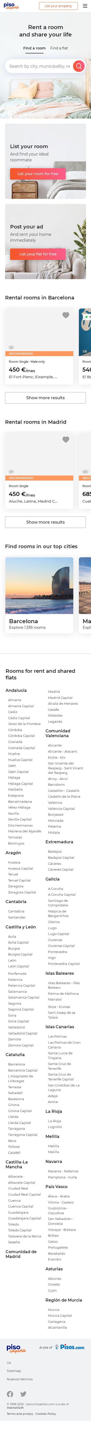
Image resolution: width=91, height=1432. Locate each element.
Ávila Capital (18, 942)
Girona (13, 1105)
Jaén (12, 765)
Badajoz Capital (61, 857)
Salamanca (17, 991)
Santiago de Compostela (58, 903)
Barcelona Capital (23, 1070)
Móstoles (55, 715)
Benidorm (56, 784)
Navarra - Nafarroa (63, 1171)
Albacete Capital (21, 1182)
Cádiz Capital (19, 718)
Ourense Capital (61, 946)
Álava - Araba (59, 1196)
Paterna (54, 826)
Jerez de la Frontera (24, 724)
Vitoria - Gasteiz (61, 1202)
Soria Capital (18, 1021)
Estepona (16, 795)
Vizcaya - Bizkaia (62, 1230)
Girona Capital (20, 1111)
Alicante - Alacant (62, 751)
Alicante (55, 745)
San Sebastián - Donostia (61, 1221)
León (12, 960)
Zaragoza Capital (22, 892)
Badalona (16, 1099)
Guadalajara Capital (24, 1218)
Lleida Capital (19, 1123)
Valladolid (16, 1027)
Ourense (55, 940)
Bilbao (53, 1235)
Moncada (55, 820)
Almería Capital (21, 706)
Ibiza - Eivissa (59, 1007)
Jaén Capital (18, 772)
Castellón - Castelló (63, 791)
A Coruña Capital (62, 894)
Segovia (14, 1003)
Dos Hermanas (20, 825)
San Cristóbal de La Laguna (64, 1087)
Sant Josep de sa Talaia (61, 1014)
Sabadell (15, 1093)
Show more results (45, 397)
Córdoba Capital (21, 736)
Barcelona (16, 1064)
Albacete (15, 1176)
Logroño (55, 1127)
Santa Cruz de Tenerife (59, 1066)
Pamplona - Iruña (62, 1177)
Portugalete (58, 1247)
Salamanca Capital (23, 997)
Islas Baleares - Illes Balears (64, 985)
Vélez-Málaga (19, 807)
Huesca (14, 862)
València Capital (61, 809)
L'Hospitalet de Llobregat (20, 1078)
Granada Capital (21, 748)
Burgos (14, 948)
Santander (17, 917)
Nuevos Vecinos (20, 1379)
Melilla (53, 1146)
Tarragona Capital (23, 1135)
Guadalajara (18, 1212)
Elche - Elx (56, 757)
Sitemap (14, 1371)
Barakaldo (56, 1253)
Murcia (53, 1310)
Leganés (55, 721)
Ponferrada (17, 973)
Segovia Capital (21, 1009)
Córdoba (15, 730)
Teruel (13, 874)
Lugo (52, 928)
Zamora (14, 1039)
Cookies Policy (45, 1414)
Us (9, 1363)
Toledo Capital (20, 1230)
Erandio (54, 1259)
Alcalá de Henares (63, 703)
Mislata (54, 832)
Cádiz (12, 712)
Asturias (54, 1278)
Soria (12, 1015)
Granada (15, 742)
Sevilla (13, 813)
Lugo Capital (58, 934)
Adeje (53, 1096)
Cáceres (54, 864)
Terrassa (14, 1087)
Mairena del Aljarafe (24, 831)
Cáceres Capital (61, 869)
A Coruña (55, 889)
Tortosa (14, 1146)
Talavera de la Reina (24, 1236)
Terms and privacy (20, 1414)
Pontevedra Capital (64, 964)
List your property (58, 6)
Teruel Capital (19, 880)
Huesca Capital (20, 868)
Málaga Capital (20, 783)
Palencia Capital (21, 985)
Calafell (14, 1153)
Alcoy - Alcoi (58, 779)
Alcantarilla (57, 1327)
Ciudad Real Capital (24, 1194)
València (55, 802)
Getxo (53, 1241)
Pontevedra (57, 952)
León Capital (18, 966)
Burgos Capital (20, 954)
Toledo (13, 1224)
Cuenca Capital (20, 1206)
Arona (53, 1102)
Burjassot (55, 814)
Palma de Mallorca (63, 993)
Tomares (15, 837)
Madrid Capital (60, 698)
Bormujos (16, 843)
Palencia (15, 980)
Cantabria (16, 911)
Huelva (14, 754)
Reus (12, 1141)
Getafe (53, 710)
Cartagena (56, 1322)
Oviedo (54, 1284)
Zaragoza (16, 886)
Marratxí (55, 999)
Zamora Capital (21, 1045)
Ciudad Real (18, 1188)
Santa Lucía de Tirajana (60, 1055)
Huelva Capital (20, 760)
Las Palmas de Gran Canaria (64, 1044)
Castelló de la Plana (64, 796)
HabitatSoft (15, 1407)
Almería (14, 700)
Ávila (12, 936)
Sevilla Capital (20, 819)
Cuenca (14, 1200)
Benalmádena (20, 801)
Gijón (52, 1290)
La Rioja (54, 1121)
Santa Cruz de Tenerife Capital (61, 1076)
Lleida (13, 1117)
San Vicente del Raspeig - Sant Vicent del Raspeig (65, 768)
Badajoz (55, 851)
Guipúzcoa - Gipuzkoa (58, 1210)
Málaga (14, 777)
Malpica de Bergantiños (58, 913)
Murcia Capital (60, 1315)
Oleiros (54, 922)
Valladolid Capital (22, 1033)
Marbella (15, 789)
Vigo (52, 958)
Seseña (14, 1242)
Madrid (54, 692)
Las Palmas (57, 1036)
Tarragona (16, 1128)
